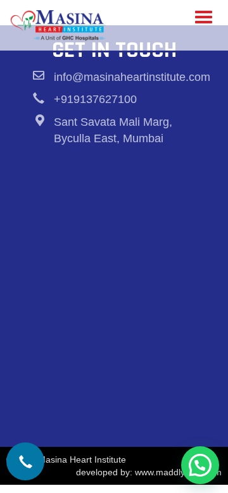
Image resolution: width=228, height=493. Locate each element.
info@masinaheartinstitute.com (132, 77)
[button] (200, 465)
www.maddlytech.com (178, 472)
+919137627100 (95, 99)
